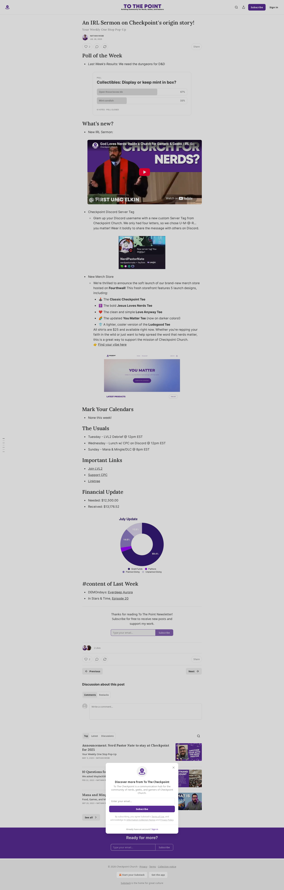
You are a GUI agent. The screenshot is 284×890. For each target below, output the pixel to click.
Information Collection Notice (141, 819)
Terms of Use (158, 816)
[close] (173, 767)
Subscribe (142, 809)
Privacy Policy (166, 819)
